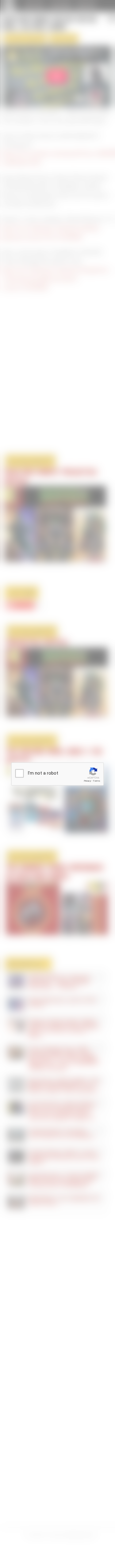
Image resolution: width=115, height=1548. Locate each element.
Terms (96, 780)
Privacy (87, 780)
